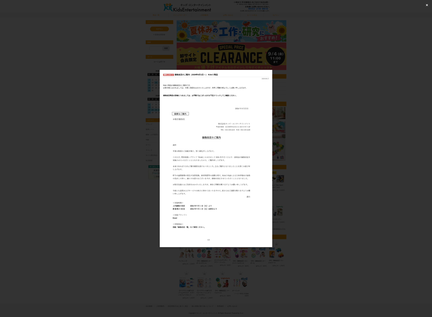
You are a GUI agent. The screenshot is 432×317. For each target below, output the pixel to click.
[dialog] (216, 158)
